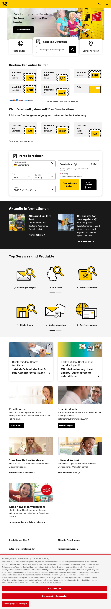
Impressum (57, 583)
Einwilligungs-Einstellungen (15, 604)
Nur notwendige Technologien (54, 596)
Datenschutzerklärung (43, 583)
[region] (55, 581)
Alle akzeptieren (54, 588)
